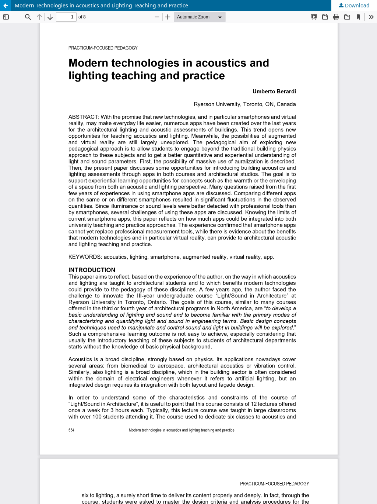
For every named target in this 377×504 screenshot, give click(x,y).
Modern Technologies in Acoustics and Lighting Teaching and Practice (101, 5)
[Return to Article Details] (5, 5)
